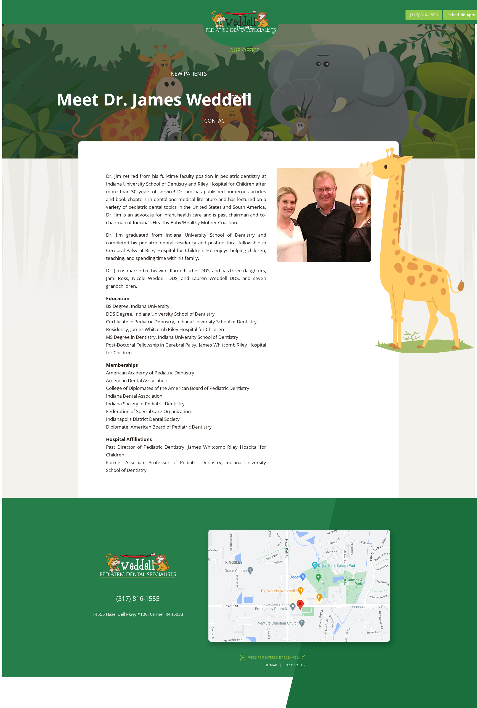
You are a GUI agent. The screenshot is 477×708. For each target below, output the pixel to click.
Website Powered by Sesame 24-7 (277, 656)
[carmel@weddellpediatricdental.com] (138, 606)
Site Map (270, 665)
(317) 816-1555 (424, 14)
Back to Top (295, 665)
